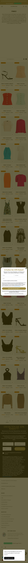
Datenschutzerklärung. (17, 286)
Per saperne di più (9, 558)
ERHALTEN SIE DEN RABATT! (14, 288)
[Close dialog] (26, 268)
